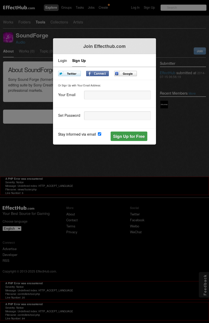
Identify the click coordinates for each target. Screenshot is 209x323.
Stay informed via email (77, 134)
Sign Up (79, 61)
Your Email (66, 94)
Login (62, 61)
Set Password (69, 115)
